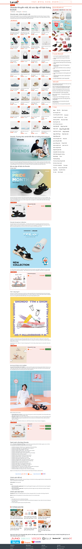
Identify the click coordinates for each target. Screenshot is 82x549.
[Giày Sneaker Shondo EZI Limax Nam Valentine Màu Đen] (35, 41)
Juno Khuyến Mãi (57, 141)
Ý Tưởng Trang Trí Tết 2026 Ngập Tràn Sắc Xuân (61, 96)
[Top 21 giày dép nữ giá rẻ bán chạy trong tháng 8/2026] (16, 512)
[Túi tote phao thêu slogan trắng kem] (25, 82)
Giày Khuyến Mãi (64, 129)
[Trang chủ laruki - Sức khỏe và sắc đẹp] (14, 1)
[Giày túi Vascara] (36, 538)
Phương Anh (19, 11)
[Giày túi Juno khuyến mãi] (15, 538)
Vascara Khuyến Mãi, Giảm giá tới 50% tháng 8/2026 (61, 58)
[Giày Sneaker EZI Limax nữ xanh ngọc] (35, 27)
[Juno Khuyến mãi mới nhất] (62, 14)
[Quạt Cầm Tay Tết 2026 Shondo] (46, 110)
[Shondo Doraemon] (18, 281)
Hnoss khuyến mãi (57, 138)
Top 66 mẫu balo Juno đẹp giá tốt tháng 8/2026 (16, 529)
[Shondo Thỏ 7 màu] (18, 355)
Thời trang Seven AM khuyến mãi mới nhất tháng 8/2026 (62, 63)
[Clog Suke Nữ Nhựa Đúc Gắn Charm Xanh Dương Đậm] (15, 82)
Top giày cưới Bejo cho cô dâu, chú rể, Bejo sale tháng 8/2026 (44, 530)
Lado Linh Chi (65, 145)
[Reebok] (57, 538)
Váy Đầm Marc (62, 169)
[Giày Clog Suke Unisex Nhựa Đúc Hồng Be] (35, 69)
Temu (61, 156)
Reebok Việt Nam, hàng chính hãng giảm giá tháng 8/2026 (61, 66)
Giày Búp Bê (56, 126)
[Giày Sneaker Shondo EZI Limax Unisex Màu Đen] (15, 41)
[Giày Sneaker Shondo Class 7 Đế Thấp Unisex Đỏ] (35, 55)
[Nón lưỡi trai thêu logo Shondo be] (35, 82)
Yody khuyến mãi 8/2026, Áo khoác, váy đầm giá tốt (62, 68)
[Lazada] (36, 541)
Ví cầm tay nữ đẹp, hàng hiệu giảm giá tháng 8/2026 (30, 529)
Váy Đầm (55, 170)
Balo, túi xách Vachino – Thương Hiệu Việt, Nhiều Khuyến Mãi (61, 95)
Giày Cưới (55, 128)
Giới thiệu (12, 546)
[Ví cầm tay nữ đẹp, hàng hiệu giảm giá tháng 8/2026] (30, 524)
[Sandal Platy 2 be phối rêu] (15, 110)
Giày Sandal (66, 131)
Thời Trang (41, 2)
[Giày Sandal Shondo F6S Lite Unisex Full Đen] (46, 125)
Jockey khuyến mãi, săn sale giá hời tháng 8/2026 (61, 103)
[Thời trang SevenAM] (67, 538)
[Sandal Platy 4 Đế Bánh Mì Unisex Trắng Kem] (35, 96)
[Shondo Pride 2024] (18, 211)
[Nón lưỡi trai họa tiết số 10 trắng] (35, 125)
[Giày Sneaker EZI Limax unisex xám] (46, 27)
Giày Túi (34, 2)
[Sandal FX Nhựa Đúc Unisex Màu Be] (25, 69)
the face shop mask (57, 163)
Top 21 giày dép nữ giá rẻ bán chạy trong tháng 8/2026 (16, 517)
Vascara (55, 167)
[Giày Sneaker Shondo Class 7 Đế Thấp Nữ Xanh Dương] (15, 27)
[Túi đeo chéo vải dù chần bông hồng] (46, 55)
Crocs (65, 117)
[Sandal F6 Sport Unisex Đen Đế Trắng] (46, 96)
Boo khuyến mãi (56, 112)
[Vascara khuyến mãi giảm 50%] (62, 25)
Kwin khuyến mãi (57, 145)
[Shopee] (25, 541)
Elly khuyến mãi (56, 122)
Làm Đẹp (48, 2)
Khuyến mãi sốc (44, 546)
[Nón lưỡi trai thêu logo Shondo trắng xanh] (46, 82)
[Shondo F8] (18, 431)
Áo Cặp (54, 172)
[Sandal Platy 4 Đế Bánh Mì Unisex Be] (25, 96)
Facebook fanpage (61, 546)
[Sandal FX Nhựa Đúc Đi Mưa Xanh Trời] (15, 69)
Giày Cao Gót (64, 126)
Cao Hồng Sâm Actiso (58, 114)
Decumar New (64, 119)
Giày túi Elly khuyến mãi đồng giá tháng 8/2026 (61, 60)
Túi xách (65, 165)
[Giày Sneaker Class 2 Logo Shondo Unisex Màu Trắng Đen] (25, 27)
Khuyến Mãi (55, 2)
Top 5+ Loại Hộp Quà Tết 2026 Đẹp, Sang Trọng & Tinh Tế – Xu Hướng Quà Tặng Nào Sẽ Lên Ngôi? (61, 87)
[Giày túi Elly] (46, 538)
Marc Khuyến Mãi (57, 147)
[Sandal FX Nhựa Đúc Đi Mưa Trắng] (46, 41)
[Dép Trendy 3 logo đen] (15, 125)
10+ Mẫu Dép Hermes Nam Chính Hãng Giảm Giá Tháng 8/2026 (61, 99)
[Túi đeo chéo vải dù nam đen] (25, 55)
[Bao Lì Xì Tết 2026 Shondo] (35, 110)
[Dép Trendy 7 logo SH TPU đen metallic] (15, 96)
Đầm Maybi (60, 172)
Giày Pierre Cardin (57, 131)
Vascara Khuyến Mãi (62, 167)
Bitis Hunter (65, 110)
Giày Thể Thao (57, 134)
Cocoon (66, 115)
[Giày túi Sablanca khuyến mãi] (25, 538)
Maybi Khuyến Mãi (57, 149)
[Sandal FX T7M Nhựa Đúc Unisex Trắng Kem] (15, 55)
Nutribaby (55, 156)
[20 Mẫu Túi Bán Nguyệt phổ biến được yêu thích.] (44, 512)
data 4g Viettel (56, 119)
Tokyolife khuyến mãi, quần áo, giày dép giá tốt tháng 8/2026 (61, 76)
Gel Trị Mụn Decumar (58, 124)
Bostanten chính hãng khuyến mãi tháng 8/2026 (61, 90)
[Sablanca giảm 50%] (62, 35)
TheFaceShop (56, 158)
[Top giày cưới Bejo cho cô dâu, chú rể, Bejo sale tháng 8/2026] (44, 524)
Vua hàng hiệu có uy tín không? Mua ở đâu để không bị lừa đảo (61, 71)
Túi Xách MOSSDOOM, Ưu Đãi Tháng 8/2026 (61, 78)
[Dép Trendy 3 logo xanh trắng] (25, 125)
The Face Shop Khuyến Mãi (59, 161)
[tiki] (15, 541)
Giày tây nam (65, 134)
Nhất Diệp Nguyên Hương (59, 154)
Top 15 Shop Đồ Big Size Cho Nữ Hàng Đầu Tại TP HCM (62, 73)
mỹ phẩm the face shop (58, 152)
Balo (54, 110)
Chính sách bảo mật (29, 546)
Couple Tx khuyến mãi (58, 117)
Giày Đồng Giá (56, 136)
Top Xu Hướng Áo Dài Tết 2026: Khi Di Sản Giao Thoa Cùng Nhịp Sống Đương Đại (62, 84)
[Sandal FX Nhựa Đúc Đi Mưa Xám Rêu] (46, 69)
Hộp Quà (65, 138)
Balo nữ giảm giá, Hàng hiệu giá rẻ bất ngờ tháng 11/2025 (30, 517)
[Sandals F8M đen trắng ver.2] (25, 110)
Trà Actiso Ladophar (57, 165)
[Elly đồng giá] (62, 46)
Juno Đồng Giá (56, 143)
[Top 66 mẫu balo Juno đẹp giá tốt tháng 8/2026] (16, 524)
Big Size (58, 110)
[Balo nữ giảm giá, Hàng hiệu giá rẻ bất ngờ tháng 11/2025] (30, 512)
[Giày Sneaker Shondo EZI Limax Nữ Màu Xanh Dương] (25, 41)
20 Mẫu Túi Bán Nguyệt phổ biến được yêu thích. (44, 518)
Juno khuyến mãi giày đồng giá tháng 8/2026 (61, 56)
